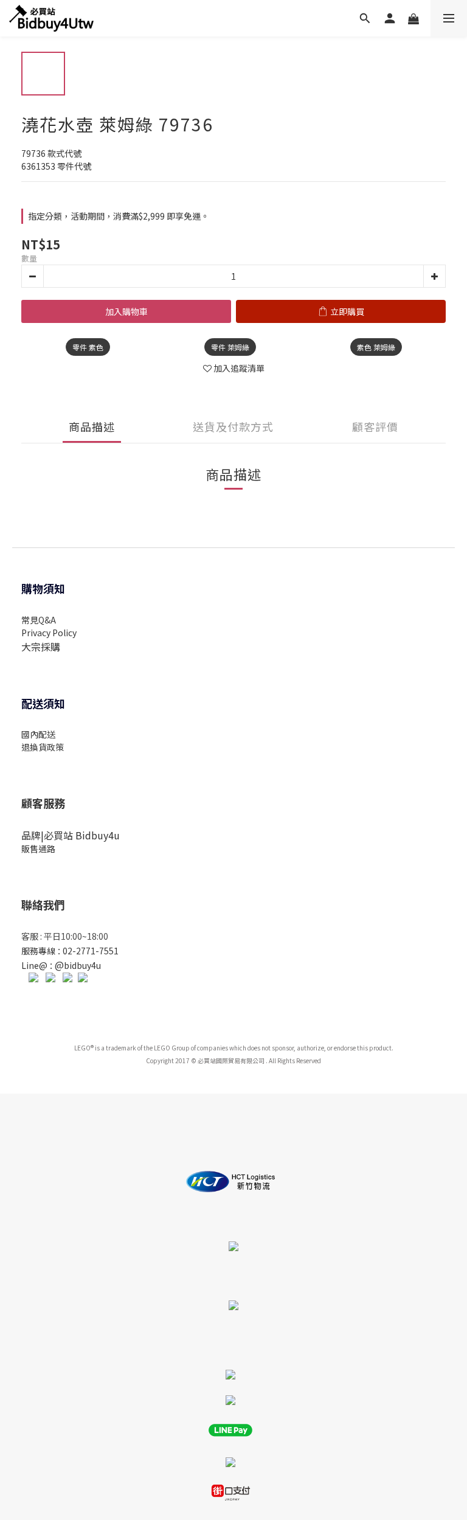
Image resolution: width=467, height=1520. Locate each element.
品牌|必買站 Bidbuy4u (70, 835)
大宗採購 (40, 646)
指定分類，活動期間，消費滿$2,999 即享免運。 (118, 216)
